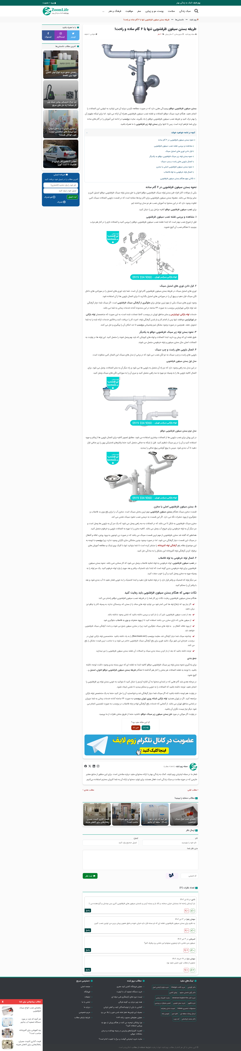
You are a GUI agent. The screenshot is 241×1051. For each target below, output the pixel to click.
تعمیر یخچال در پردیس (163, 1003)
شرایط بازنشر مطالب (82, 1017)
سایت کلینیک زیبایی (163, 998)
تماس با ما (86, 1002)
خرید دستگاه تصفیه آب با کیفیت (129, 991)
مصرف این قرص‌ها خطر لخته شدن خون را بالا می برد (121, 1012)
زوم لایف (193, 19)
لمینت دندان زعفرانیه (168, 1008)
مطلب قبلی (193, 790)
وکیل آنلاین (173, 992)
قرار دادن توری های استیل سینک (178, 151)
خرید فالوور (191, 1003)
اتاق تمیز (175, 1013)
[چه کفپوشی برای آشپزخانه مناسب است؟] (7, 1033)
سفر (139, 11)
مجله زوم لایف (182, 766)
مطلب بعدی (88, 790)
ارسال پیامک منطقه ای (187, 1013)
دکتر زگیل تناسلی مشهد (187, 992)
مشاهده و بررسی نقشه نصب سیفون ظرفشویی (173, 146)
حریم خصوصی (84, 1012)
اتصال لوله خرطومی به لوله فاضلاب (178, 172)
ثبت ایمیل (72, 196)
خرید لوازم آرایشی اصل (161, 987)
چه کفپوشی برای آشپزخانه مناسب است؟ (30, 1032)
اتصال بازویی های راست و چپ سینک (176, 161)
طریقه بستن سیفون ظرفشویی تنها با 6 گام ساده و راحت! (155, 29)
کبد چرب (176, 1019)
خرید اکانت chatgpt (178, 987)
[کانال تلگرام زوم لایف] (140, 745)
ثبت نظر (89, 876)
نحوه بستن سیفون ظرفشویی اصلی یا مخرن (174, 166)
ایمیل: (135, 838)
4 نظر (159, 34)
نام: (196, 838)
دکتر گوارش (191, 987)
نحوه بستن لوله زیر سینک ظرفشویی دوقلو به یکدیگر (170, 156)
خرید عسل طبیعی (179, 1003)
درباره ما (87, 1007)
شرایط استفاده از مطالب (141, 1047)
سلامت (171, 11)
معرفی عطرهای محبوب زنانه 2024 (129, 1017)
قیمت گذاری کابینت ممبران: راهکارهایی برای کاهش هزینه (28, 1043)
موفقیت (129, 11)
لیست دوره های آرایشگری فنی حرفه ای (126, 996)
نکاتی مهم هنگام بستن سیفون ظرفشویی (177, 178)
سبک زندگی (185, 11)
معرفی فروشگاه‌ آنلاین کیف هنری (129, 986)
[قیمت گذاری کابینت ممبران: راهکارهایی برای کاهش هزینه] (7, 1044)
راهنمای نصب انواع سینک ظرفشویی (30, 1009)
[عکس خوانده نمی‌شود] (172, 876)
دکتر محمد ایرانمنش (188, 1019)
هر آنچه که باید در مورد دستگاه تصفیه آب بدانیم (31, 1020)
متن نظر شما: (192, 848)
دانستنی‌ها (179, 19)
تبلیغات (87, 996)
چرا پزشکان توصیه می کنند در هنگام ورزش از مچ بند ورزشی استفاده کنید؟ (121, 1024)
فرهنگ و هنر (115, 11)
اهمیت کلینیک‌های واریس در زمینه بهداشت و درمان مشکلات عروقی (121, 1032)
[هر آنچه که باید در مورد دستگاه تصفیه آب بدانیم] (7, 1022)
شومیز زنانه (165, 1013)
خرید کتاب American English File (183, 998)
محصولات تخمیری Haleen (186, 1008)
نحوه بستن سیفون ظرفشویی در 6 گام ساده (176, 140)
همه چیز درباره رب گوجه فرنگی (130, 1002)
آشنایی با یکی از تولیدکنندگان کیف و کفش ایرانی (123, 1007)
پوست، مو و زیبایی (154, 11)
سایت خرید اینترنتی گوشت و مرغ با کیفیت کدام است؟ (120, 1039)
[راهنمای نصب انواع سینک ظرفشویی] (7, 1010)
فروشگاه (87, 991)
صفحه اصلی (85, 986)
